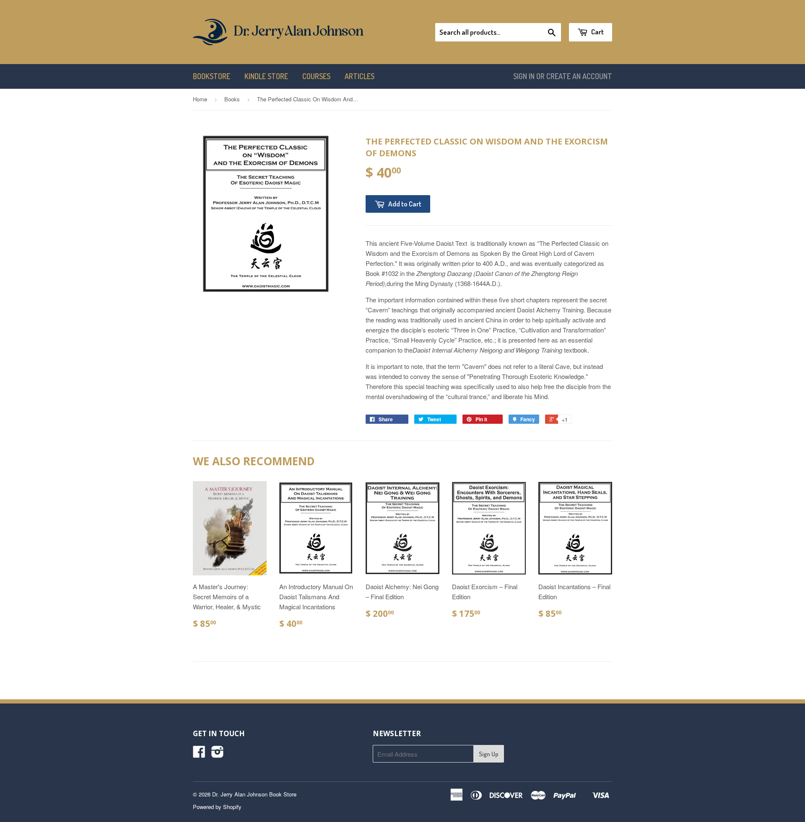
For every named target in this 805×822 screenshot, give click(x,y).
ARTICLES (359, 76)
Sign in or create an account (562, 76)
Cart (597, 31)
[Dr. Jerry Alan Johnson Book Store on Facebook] (199, 754)
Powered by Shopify (217, 807)
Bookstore (211, 76)
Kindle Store (266, 76)
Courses (316, 76)
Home (200, 99)
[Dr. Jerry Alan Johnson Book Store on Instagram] (217, 754)
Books (232, 99)
